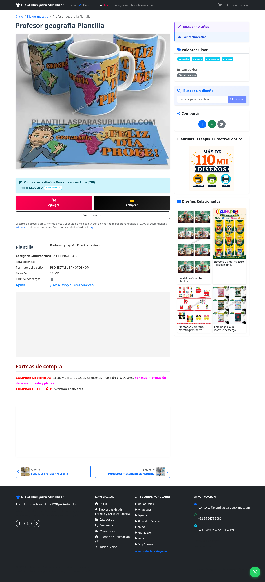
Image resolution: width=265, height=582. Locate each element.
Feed (107, 5)
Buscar (239, 99)
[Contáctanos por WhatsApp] (28, 523)
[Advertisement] (92, 324)
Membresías (139, 5)
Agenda (142, 515)
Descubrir (89, 5)
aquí (92, 227)
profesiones (212, 58)
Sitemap (244, 569)
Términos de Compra (206, 541)
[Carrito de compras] (220, 5)
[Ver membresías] (211, 168)
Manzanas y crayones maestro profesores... (192, 328)
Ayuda (21, 285)
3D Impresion (146, 503)
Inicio (72, 5)
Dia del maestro (38, 17)
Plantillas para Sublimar (42, 5)
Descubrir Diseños (195, 27)
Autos (141, 538)
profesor (227, 58)
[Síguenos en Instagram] (36, 523)
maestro (197, 58)
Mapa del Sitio (202, 546)
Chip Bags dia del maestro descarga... (226, 328)
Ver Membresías (194, 37)
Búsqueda (106, 525)
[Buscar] (152, 5)
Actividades (144, 509)
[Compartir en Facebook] (202, 124)
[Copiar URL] (221, 124)
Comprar (132, 205)
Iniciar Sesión (238, 5)
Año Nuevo (144, 532)
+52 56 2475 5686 (209, 518)
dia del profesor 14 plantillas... (190, 280)
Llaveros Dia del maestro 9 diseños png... (229, 263)
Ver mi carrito (92, 215)
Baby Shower (145, 544)
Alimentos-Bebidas (149, 521)
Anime (141, 527)
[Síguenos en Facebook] (19, 523)
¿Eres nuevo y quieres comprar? (72, 285)
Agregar (53, 205)
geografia (184, 58)
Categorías (120, 5)
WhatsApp (22, 227)
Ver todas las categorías (152, 551)
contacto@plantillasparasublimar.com (224, 507)
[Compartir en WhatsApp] (212, 124)
